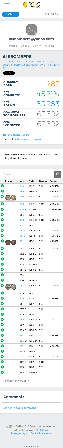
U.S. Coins (8, 61)
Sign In (10, 14)
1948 (21, 186)
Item (21, 181)
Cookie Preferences (41, 433)
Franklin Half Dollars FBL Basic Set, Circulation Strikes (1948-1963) (31, 64)
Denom (43, 181)
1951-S (22, 236)
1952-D (22, 248)
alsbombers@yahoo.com (31, 39)
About (25, 45)
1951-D (22, 230)
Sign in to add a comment (20, 407)
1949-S (22, 209)
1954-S (22, 285)
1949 (21, 196)
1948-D (22, 191)
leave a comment (31, 139)
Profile (13, 45)
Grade (53, 181)
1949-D (22, 204)
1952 (21, 241)
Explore (51, 14)
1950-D (23, 220)
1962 (21, 356)
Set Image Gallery (18, 134)
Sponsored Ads (31, 446)
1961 (21, 346)
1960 (21, 335)
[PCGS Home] (31, 5)
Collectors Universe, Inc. (43, 426)
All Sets (49, 45)
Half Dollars (25, 61)
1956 (21, 298)
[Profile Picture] (31, 29)
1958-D (22, 319)
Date (31, 181)
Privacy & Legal (18, 433)
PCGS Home (42, 429)
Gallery (37, 45)
